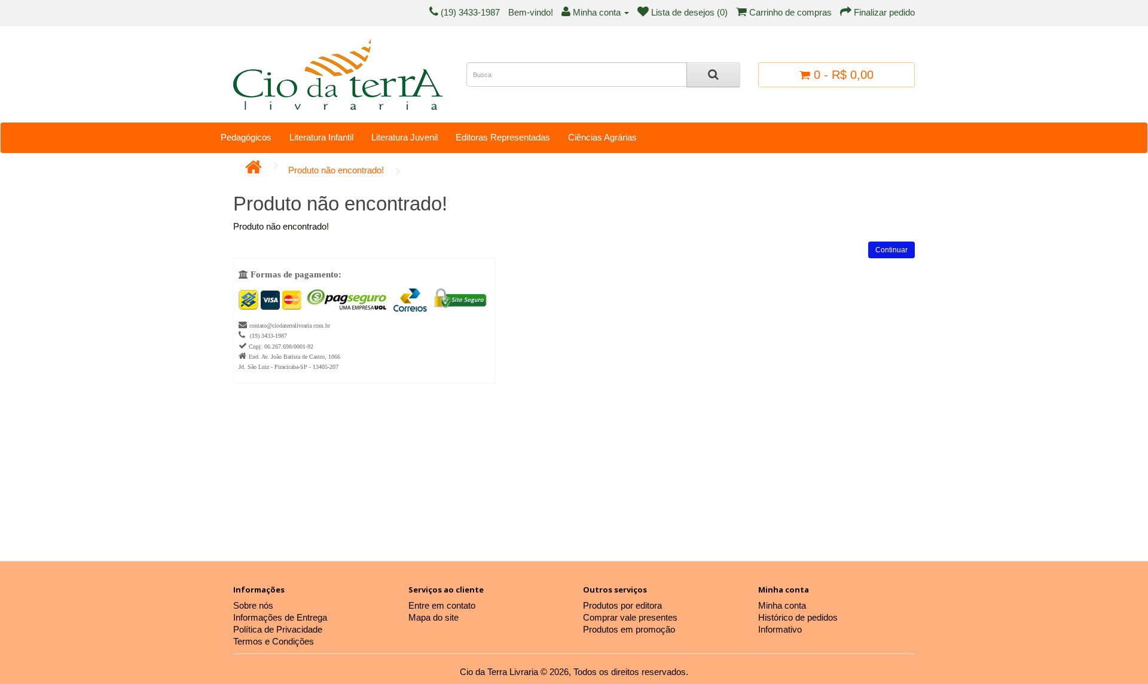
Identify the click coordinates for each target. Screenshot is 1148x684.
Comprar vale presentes (630, 617)
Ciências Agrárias (602, 137)
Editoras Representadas (503, 137)
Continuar (891, 250)
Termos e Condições (273, 641)
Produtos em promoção (629, 629)
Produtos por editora (622, 605)
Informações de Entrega (280, 617)
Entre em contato (441, 605)
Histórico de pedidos (798, 617)
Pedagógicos (246, 137)
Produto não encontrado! (336, 170)
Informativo (780, 629)
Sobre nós (253, 605)
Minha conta (782, 605)
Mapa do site (433, 617)
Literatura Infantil (321, 137)
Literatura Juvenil (404, 137)
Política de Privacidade (277, 629)
